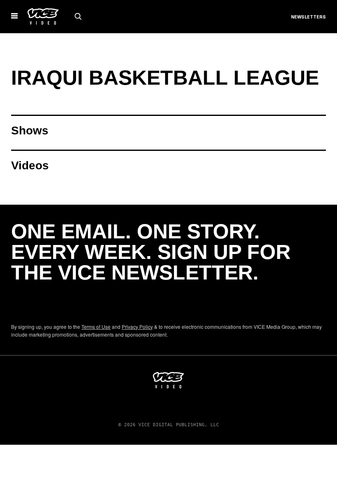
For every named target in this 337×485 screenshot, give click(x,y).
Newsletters (308, 17)
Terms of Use (96, 326)
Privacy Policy (137, 326)
